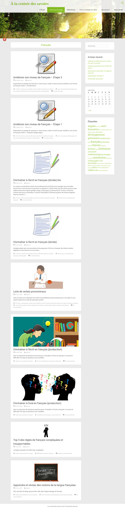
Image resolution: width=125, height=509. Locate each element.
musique (106, 154)
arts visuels (98, 126)
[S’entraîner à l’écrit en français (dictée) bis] (46, 162)
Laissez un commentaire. (64, 453)
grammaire (37, 91)
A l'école (17, 89)
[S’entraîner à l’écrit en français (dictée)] (46, 224)
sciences (89, 167)
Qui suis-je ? (106, 10)
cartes (103, 130)
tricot (99, 167)
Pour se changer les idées (88, 10)
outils (101, 161)
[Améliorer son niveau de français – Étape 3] (46, 64)
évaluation (23, 138)
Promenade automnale (95, 79)
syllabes (94, 167)
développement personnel (59, 495)
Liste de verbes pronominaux (29, 291)
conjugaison (34, 305)
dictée (60, 198)
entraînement (24, 91)
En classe (41, 198)
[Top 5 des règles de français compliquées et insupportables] (46, 430)
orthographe (45, 91)
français (31, 91)
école (96, 170)
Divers (30, 495)
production (57, 361)
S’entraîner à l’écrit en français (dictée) (35, 241)
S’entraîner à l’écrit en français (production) (37, 349)
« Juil (89, 110)
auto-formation (62, 89)
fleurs (89, 142)
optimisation (109, 158)
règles (54, 305)
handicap (90, 145)
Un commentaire (58, 91)
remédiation (98, 165)
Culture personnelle (56, 10)
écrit (64, 198)
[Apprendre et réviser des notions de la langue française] (46, 472)
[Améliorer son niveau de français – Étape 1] (46, 111)
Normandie (90, 158)
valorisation (105, 167)
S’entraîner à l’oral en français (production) (37, 403)
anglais (92, 126)
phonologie (92, 163)
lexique (96, 149)
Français (50, 89)
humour (51, 453)
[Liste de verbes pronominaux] (46, 277)
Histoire (96, 145)
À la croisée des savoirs (30, 4)
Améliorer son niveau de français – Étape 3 (37, 77)
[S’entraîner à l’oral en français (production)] (46, 385)
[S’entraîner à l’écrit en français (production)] (46, 332)
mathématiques (95, 154)
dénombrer (99, 132)
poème (98, 163)
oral (52, 415)
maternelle (92, 152)
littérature (104, 148)
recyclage (94, 165)
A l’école (42, 10)
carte (100, 129)
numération (99, 157)
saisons (108, 165)
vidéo (90, 170)
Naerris (29, 80)
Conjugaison (24, 303)
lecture (91, 149)
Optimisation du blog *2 (96, 76)
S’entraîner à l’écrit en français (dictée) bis (37, 180)
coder (107, 130)
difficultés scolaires (92, 132)
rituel (102, 165)
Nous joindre (118, 10)
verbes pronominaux (62, 305)
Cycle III (35, 198)
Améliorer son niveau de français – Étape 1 (37, 124)
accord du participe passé (22, 305)
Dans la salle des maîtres (40, 89)
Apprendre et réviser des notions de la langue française (44, 485)
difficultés (40, 453)
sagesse (105, 165)
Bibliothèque (71, 10)
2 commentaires (48, 138)
